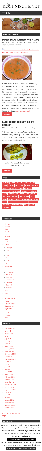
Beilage (19, 183)
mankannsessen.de (23, 111)
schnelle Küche (27, 199)
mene (20, 42)
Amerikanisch (10, 272)
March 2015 (9, 333)
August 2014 (9, 336)
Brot (6, 229)
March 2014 (9, 346)
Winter (31, 205)
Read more (7, 114)
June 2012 (8, 395)
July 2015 (8, 331)
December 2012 (10, 382)
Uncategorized (9, 306)
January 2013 (9, 380)
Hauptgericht (12, 188)
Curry (5, 185)
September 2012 (10, 390)
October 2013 (9, 357)
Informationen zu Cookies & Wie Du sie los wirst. (21, 448)
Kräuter (33, 191)
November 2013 (10, 354)
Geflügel (33, 128)
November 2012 (10, 385)
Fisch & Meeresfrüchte (12, 242)
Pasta (27, 194)
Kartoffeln (16, 191)
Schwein (9, 258)
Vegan (4, 45)
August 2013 (9, 362)
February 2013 (10, 377)
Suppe (35, 42)
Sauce (5, 199)
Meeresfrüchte (13, 194)
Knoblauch (25, 191)
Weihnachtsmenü (17, 205)
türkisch (19, 202)
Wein (6, 318)
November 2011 (10, 405)
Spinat (36, 199)
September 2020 (10, 328)
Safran (26, 196)
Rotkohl (15, 196)
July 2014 (8, 339)
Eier (22, 185)
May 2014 (8, 344)
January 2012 (9, 400)
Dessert (11, 185)
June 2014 (8, 341)
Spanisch (9, 285)
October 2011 (9, 408)
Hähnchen (27, 188)
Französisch (10, 280)
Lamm (8, 253)
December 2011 (10, 402)
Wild (26, 205)
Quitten (34, 194)
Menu (8, 13)
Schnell (17, 199)
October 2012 (9, 387)
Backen (13, 183)
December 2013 (10, 351)
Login (4, 416)
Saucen (7, 296)
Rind (8, 196)
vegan (26, 202)
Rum (21, 196)
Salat (32, 196)
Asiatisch (29, 42)
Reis (4, 196)
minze (22, 194)
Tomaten (11, 202)
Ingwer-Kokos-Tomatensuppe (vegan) (20, 39)
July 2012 (8, 392)
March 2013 (9, 374)
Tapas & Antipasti (10, 303)
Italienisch (6, 191)
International (9, 269)
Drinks (7, 239)
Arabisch (6, 183)
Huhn (21, 188)
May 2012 (8, 397)
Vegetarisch (11, 45)
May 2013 (8, 369)
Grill (4, 188)
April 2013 (8, 372)
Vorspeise (18, 45)
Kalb (7, 250)
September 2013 (10, 359)
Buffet (32, 183)
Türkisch (9, 287)
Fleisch (27, 128)
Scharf (10, 199)
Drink (17, 185)
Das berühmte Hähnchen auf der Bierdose (18, 124)
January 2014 (9, 349)
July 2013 (8, 364)
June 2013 (8, 367)
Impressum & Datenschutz (11, 413)
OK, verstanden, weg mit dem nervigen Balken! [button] (21, 439)
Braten (26, 183)
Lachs (5, 194)
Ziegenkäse (6, 207)
